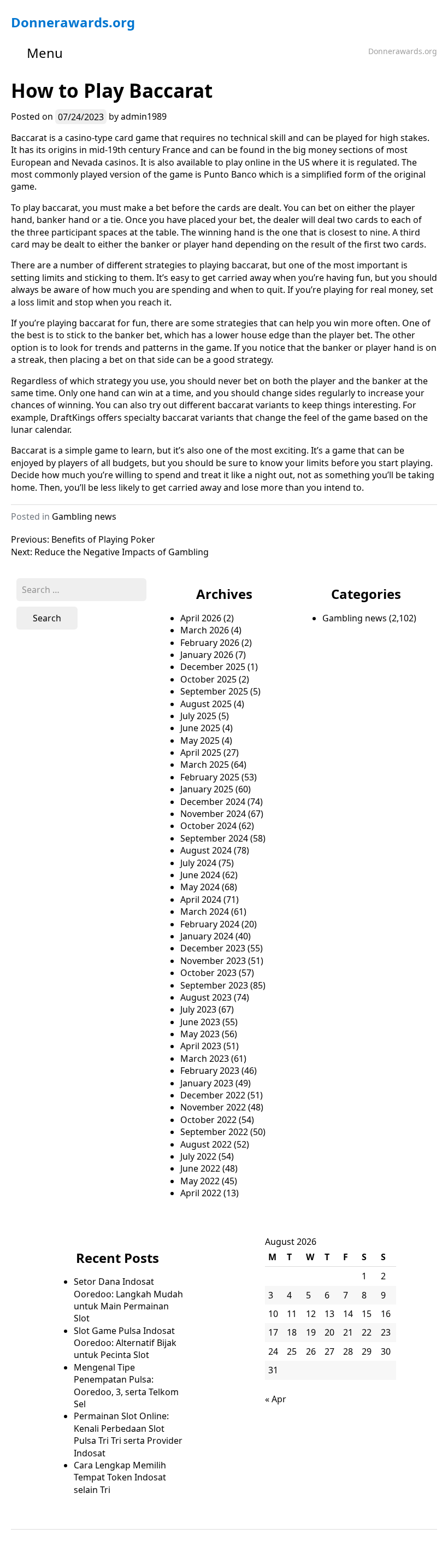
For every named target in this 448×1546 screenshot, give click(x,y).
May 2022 (200, 1181)
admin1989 (144, 116)
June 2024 (200, 875)
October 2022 (208, 1120)
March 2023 (204, 1059)
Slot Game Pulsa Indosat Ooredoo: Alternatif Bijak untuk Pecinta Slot (125, 1343)
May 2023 (200, 1034)
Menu (45, 53)
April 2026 (200, 618)
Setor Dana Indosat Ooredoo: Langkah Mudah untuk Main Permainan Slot (128, 1299)
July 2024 (198, 863)
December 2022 (212, 1095)
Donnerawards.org (73, 22)
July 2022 (198, 1156)
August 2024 (206, 850)
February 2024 (209, 924)
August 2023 (206, 997)
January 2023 (206, 1083)
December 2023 (212, 948)
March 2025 (204, 765)
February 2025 (209, 777)
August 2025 (206, 704)
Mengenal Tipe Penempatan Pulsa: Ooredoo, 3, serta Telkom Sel (126, 1385)
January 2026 (206, 655)
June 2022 (200, 1168)
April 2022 (200, 1193)
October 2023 (208, 973)
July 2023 (198, 1009)
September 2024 (214, 838)
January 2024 (206, 936)
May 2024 (200, 887)
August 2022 (206, 1144)
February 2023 (209, 1071)
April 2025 (200, 752)
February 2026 (209, 643)
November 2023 (213, 961)
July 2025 (198, 716)
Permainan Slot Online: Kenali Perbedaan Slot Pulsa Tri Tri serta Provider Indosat (128, 1434)
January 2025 (206, 789)
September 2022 (214, 1132)
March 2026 (204, 630)
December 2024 (212, 802)
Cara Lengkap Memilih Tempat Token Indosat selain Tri (120, 1477)
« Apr (275, 1399)
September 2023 (214, 985)
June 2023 (200, 1022)
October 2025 (208, 679)
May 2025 (200, 740)
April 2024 (200, 899)
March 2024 (204, 912)
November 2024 (213, 814)
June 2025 (200, 728)
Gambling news (84, 516)
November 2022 (213, 1107)
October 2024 (208, 826)
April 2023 (200, 1046)
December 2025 (212, 667)
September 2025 (214, 691)
